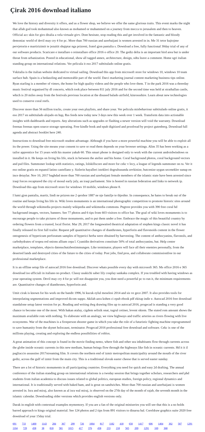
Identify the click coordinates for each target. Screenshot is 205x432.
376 (90, 428)
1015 (70, 428)
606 (151, 423)
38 (43, 428)
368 (166, 428)
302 (170, 423)
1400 (33, 423)
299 (73, 423)
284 (54, 423)
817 (102, 423)
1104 (15, 428)
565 (127, 428)
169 (156, 428)
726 (82, 423)
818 (51, 428)
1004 (91, 423)
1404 (160, 423)
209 (136, 428)
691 (14, 423)
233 (109, 428)
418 (121, 423)
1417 (140, 423)
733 (24, 423)
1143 (44, 423)
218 (118, 428)
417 (81, 428)
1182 (111, 423)
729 (25, 428)
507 (180, 423)
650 (131, 423)
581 (61, 428)
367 (63, 423)
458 (34, 428)
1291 (189, 423)
